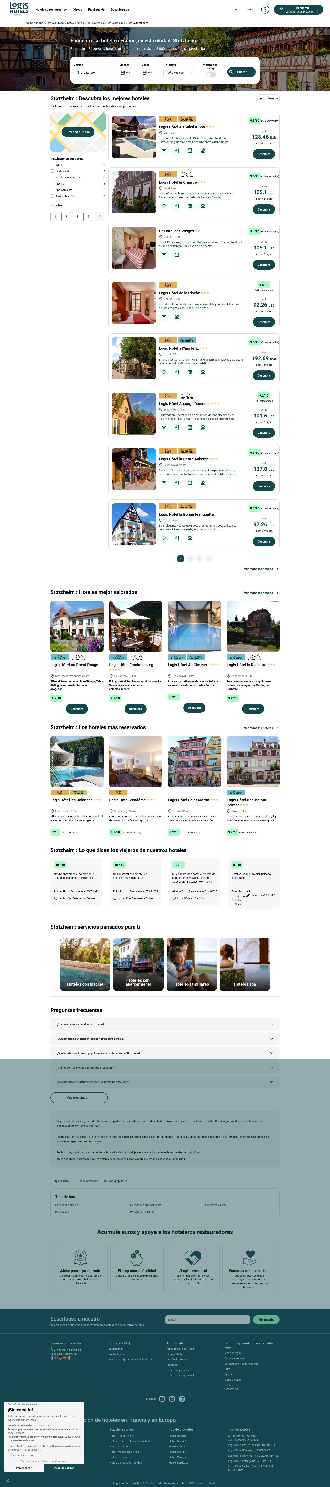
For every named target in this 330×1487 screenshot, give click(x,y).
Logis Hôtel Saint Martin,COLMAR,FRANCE (253, 1455)
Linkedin (182, 1398)
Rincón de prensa (177, 1359)
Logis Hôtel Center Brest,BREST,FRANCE (252, 1445)
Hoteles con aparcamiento (145, 1205)
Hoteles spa (62, 1211)
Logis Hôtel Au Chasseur (189, 664)
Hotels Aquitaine (119, 1446)
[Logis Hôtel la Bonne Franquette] (134, 524)
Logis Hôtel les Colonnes (71, 799)
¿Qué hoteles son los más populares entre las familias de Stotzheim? (98, 1053)
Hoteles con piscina (66, 1205)
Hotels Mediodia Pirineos (124, 1452)
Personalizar (24, 1468)
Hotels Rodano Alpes (122, 1436)
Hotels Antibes (177, 1446)
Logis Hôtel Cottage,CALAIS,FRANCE (250, 1461)
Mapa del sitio (232, 1379)
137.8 (263, 468)
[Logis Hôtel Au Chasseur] (194, 626)
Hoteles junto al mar (142, 1211)
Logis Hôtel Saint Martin (189, 799)
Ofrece (77, 9)
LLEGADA (125, 64)
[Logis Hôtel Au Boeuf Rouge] (77, 626)
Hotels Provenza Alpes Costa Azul (130, 1441)
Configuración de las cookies (241, 1363)
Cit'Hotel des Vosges (177, 230)
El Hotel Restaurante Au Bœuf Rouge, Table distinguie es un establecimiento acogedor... (76, 685)
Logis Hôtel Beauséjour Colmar (246, 802)
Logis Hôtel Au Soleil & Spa (182, 126)
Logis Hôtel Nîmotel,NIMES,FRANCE (249, 1450)
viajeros (171, 64)
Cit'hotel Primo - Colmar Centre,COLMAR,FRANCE (243, 1437)
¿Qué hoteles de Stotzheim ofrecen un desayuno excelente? (93, 1082)
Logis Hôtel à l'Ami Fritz (179, 348)
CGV (227, 1369)
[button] (7, 1480)
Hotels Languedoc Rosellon (126, 1462)
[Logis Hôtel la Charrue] (134, 192)
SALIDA (146, 64)
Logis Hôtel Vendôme (128, 799)
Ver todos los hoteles (258, 569)
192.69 (264, 358)
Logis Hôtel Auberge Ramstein (185, 403)
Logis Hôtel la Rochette (247, 664)
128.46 (264, 136)
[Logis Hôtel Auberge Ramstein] (134, 414)
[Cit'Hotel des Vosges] (134, 248)
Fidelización (96, 9)
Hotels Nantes (177, 1436)
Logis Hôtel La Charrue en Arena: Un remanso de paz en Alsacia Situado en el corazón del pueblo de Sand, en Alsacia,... (196, 195)
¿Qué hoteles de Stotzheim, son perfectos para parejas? (90, 1039)
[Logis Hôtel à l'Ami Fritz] (134, 358)
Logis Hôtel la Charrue (178, 182)
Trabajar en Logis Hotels (181, 1375)
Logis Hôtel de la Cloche (180, 292)
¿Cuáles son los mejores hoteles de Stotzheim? (85, 1067)
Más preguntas (77, 1098)
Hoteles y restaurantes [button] (51, 9)
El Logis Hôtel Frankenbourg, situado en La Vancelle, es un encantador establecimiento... (135, 685)
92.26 (263, 304)
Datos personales (234, 1358)
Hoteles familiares (215, 1205)
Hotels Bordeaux (178, 1462)
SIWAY (213, 1483)
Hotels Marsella (178, 1441)
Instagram (172, 1398)
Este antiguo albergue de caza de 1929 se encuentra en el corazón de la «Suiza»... (193, 683)
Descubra (263, 154)
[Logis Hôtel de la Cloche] (134, 303)
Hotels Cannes (177, 1457)
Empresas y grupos (178, 1370)
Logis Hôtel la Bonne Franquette (187, 514)
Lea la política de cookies (20, 1455)
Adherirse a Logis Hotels (181, 1349)
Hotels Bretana (118, 1457)
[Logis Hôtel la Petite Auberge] (134, 469)
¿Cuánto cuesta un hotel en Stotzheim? (80, 1024)
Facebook (162, 1398)
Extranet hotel (175, 1354)
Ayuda (228, 1374)
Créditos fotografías (231, 1387)
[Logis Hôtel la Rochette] (253, 626)
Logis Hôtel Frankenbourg (131, 664)
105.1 (263, 192)
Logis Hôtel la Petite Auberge (184, 459)
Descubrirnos (120, 9)
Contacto (172, 1365)
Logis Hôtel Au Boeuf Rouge (74, 664)
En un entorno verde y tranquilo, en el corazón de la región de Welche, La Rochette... (249, 685)
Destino (78, 64)
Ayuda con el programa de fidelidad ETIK (132, 1359)
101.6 (263, 415)
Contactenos (116, 1354)
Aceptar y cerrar (64, 1468)
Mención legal (232, 1353)
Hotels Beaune (177, 1452)
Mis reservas (115, 1349)
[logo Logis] (19, 8)
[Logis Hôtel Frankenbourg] (135, 626)
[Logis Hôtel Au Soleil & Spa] (134, 137)
